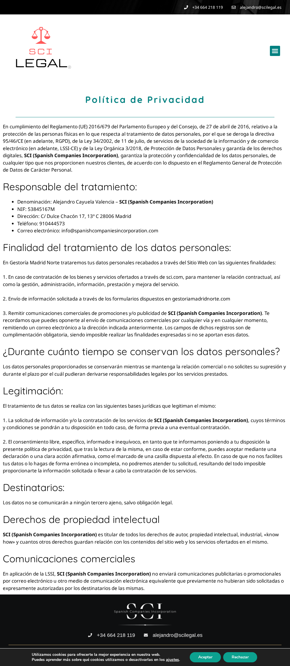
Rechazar (240, 657)
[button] (275, 51)
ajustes (172, 659)
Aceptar (205, 657)
